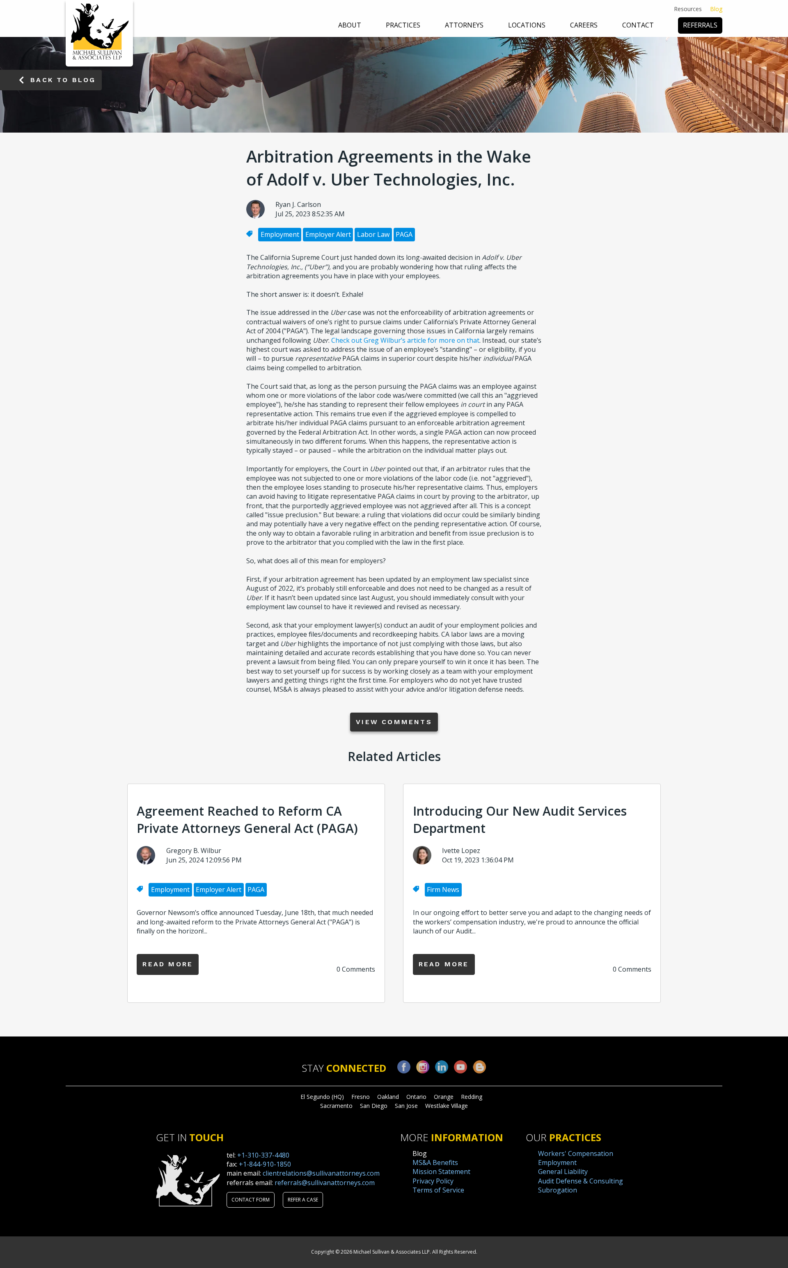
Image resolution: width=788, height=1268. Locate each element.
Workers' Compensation (575, 1153)
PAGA (404, 234)
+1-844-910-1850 (265, 1164)
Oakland (388, 1097)
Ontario (416, 1097)
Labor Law (373, 234)
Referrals (700, 25)
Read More (167, 964)
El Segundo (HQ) (322, 1097)
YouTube (460, 1066)
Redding (471, 1097)
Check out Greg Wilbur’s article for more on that (405, 340)
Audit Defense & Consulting (580, 1180)
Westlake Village (446, 1106)
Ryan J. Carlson (298, 204)
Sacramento (336, 1106)
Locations (526, 25)
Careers (584, 25)
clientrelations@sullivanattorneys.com (321, 1173)
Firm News (443, 889)
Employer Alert (328, 234)
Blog (716, 9)
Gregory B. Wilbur (193, 850)
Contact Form (250, 1199)
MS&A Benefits (435, 1162)
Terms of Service (438, 1190)
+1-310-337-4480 (263, 1155)
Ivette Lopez (461, 850)
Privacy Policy (433, 1180)
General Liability (563, 1171)
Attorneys (464, 25)
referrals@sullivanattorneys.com (325, 1182)
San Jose (406, 1106)
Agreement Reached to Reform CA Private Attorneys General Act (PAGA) (247, 820)
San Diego (373, 1106)
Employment (280, 234)
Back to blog (63, 80)
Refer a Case (303, 1199)
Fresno (360, 1097)
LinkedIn (441, 1066)
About (349, 25)
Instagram (422, 1066)
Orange (444, 1097)
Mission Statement (441, 1171)
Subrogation (557, 1190)
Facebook (403, 1066)
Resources (688, 9)
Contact (638, 25)
